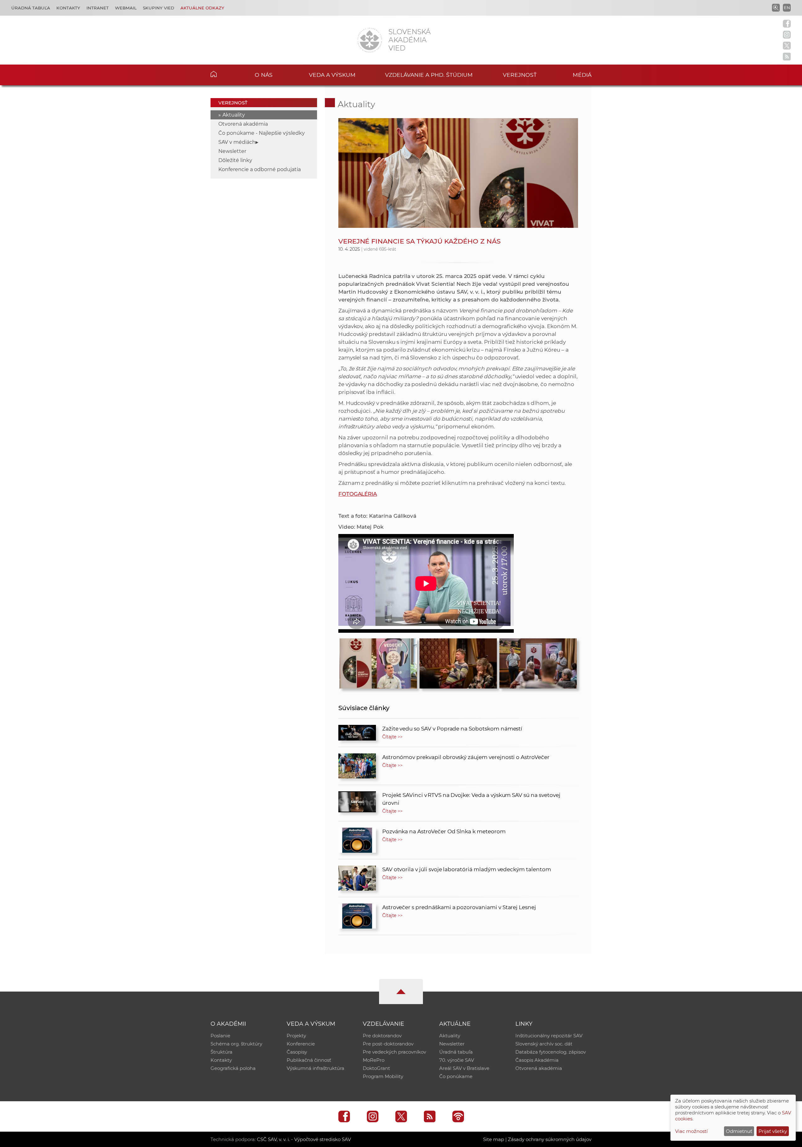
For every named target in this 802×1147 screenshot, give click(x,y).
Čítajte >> (392, 737)
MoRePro (373, 1060)
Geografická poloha (233, 1068)
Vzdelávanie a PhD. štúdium (429, 74)
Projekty (296, 1036)
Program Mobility (383, 1076)
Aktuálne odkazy (202, 7)
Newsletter (232, 151)
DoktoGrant (376, 1068)
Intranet (97, 7)
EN (787, 7)
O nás (264, 74)
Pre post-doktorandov (388, 1044)
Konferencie (301, 1044)
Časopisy (297, 1052)
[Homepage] (369, 40)
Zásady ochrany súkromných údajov (549, 1139)
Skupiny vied (158, 7)
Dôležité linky (235, 160)
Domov (223, 74)
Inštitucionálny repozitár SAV (548, 1036)
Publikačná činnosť (309, 1060)
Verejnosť (520, 74)
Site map (493, 1139)
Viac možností (691, 1131)
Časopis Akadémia (537, 1060)
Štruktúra (221, 1052)
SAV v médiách (237, 142)
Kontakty (68, 7)
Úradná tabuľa (30, 7)
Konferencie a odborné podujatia (259, 169)
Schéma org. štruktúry (236, 1044)
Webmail (126, 7)
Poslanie (220, 1036)
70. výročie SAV (456, 1060)
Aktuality (233, 115)
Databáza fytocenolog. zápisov (550, 1052)
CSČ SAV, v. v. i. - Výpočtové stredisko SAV (304, 1139)
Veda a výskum (332, 74)
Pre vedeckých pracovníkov (394, 1052)
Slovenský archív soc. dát (543, 1044)
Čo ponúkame (455, 1076)
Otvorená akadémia (243, 124)
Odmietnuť (739, 1131)
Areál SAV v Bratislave (464, 1068)
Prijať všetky (772, 1131)
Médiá (582, 74)
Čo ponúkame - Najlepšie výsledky (261, 133)
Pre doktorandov (382, 1036)
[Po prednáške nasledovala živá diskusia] (458, 662)
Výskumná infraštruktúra (315, 1068)
